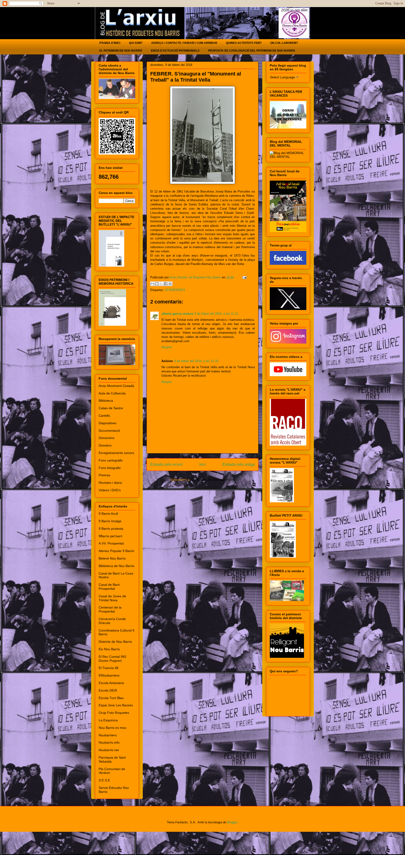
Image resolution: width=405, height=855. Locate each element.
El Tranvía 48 (108, 668)
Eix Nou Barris (109, 649)
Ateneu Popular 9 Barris (116, 551)
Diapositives (107, 423)
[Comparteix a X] (161, 283)
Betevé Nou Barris (112, 558)
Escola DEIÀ (108, 690)
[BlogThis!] (156, 283)
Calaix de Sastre (111, 408)
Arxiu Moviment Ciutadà (116, 386)
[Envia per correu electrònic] (152, 283)
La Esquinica (108, 720)
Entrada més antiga (238, 464)
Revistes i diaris (110, 482)
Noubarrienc (108, 735)
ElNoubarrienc (109, 675)
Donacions (106, 438)
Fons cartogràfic (111, 460)
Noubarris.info (109, 742)
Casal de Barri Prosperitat (109, 586)
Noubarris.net (109, 750)
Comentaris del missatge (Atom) (213, 479)
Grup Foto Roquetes (114, 713)
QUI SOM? (135, 43)
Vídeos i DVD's (110, 490)
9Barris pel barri (110, 536)
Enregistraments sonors (116, 453)
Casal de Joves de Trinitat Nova (112, 598)
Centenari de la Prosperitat (110, 609)
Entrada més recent (166, 464)
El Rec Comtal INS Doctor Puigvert (112, 658)
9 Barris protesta (111, 528)
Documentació (109, 430)
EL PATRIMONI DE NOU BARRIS (120, 50)
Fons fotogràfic (110, 468)
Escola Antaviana (111, 683)
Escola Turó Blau (111, 698)
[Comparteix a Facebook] (165, 283)
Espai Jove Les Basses (116, 705)
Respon (166, 347)
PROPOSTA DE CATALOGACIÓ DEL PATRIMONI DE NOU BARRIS (251, 50)
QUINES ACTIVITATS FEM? (244, 43)
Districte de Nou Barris (115, 641)
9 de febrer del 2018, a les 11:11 (216, 313)
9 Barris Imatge (110, 521)
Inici (202, 464)
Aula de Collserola (112, 393)
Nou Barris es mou (112, 728)
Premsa (104, 475)
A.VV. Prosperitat (111, 543)
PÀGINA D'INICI (109, 43)
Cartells (104, 415)
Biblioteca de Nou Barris (116, 566)
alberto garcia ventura (177, 313)
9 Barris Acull (108, 513)
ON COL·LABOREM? (284, 43)
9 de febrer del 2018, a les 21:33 (196, 361)
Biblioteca (106, 400)
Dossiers (105, 445)
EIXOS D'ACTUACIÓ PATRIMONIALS (175, 50)
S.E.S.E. (105, 780)
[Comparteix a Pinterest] (170, 283)
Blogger (232, 822)
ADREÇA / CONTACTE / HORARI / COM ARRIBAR (184, 43)
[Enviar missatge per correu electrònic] (244, 277)
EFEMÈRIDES (175, 290)
